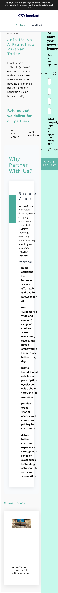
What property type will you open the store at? (49, 131)
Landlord (36, 25)
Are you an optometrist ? (49, 61)
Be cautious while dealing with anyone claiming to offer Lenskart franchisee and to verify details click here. (29, 5)
